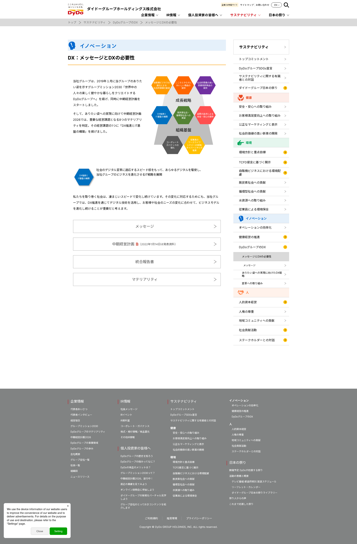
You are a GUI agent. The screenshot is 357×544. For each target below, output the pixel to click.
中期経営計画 (144, 244)
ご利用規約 (151, 518)
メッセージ (144, 226)
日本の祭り (277, 15)
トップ (72, 22)
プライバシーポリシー (199, 518)
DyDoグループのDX (125, 22)
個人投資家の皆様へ (203, 15)
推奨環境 (172, 518)
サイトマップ (247, 5)
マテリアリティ (145, 279)
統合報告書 (144, 262)
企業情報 (148, 15)
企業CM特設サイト (230, 5)
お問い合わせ (262, 5)
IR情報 (171, 15)
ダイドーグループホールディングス (124, 9)
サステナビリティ (243, 15)
